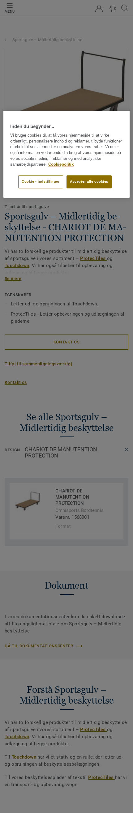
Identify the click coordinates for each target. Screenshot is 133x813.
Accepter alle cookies (89, 181)
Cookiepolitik (61, 164)
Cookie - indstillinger (41, 181)
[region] (66, 154)
